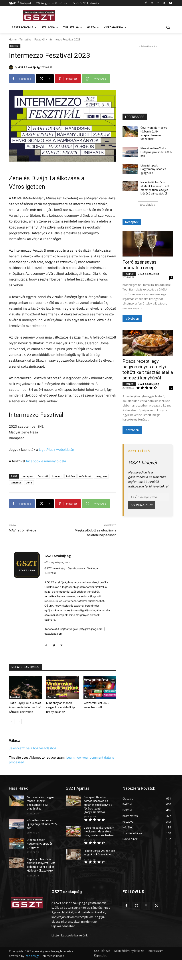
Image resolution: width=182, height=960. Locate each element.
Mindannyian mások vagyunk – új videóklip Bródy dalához (60, 707)
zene (29, 482)
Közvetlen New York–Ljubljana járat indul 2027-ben (156, 152)
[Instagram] (152, 3)
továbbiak (146, 204)
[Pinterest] (158, 3)
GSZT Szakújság (29, 67)
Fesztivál (39, 39)
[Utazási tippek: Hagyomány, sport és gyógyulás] (130, 169)
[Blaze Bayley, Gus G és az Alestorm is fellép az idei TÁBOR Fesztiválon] (25, 687)
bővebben (132, 318)
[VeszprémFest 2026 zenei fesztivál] (99, 687)
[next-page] (19, 721)
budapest (27, 476)
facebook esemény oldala (46, 461)
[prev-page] (11, 721)
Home (13, 39)
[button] (168, 27)
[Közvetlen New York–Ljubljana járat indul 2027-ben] (130, 152)
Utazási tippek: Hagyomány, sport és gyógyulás (153, 169)
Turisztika (26, 39)
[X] (164, 3)
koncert (57, 476)
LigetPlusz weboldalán (56, 449)
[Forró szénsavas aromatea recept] (148, 244)
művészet (85, 476)
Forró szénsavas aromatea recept (139, 264)
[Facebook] (145, 3)
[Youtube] (170, 3)
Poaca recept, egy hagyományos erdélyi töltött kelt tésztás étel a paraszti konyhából (148, 370)
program (101, 476)
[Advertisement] (121, 15)
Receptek (129, 273)
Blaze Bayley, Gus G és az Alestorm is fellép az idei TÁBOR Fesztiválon (25, 707)
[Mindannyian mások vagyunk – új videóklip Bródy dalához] (62, 687)
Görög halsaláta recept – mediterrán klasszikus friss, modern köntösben (99, 831)
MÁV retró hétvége (22, 530)
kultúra (70, 476)
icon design (32, 956)
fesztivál (43, 476)
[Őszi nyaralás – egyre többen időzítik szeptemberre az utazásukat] (130, 131)
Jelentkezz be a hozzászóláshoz (32, 748)
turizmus (16, 482)
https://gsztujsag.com (57, 562)
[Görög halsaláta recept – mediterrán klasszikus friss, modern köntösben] (73, 831)
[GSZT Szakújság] (12, 67)
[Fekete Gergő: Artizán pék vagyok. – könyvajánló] (73, 854)
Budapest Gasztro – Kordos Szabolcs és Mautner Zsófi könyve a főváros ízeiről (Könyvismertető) (98, 805)
